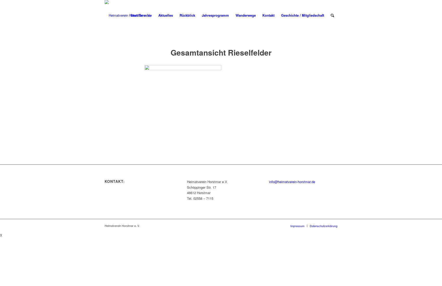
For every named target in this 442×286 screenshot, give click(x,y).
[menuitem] (141, 15)
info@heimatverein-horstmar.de (292, 181)
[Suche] (332, 15)
